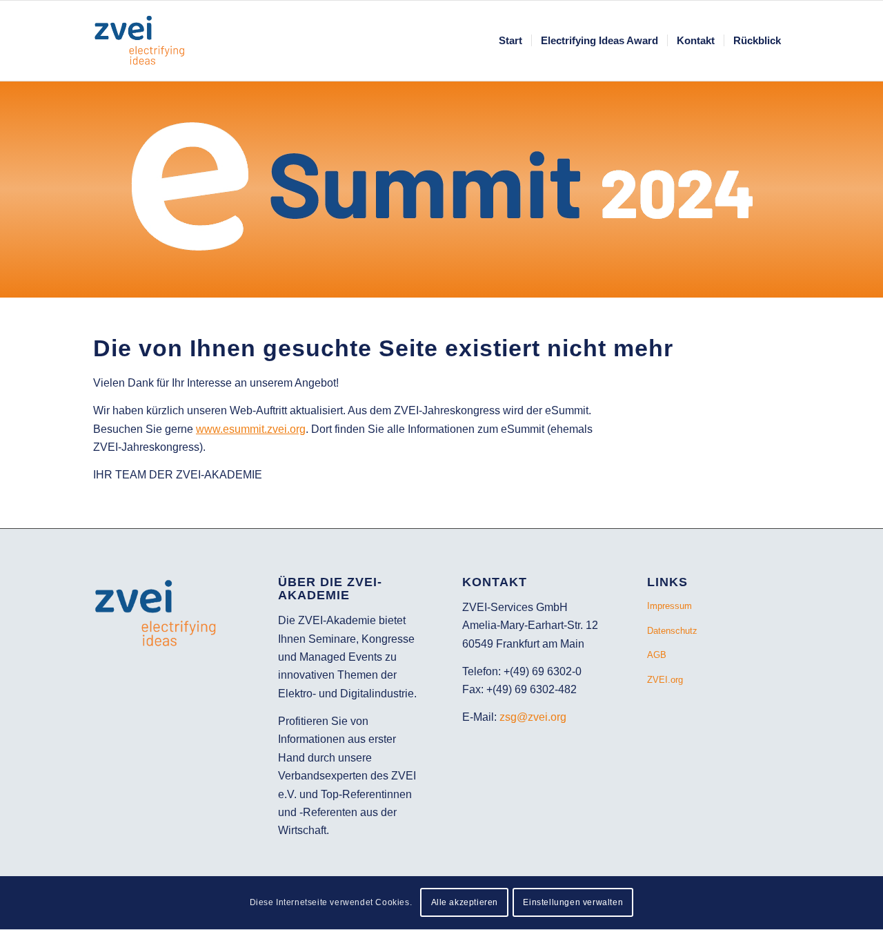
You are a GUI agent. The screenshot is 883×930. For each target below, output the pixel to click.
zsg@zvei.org (532, 717)
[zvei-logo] (146, 41)
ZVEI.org (665, 680)
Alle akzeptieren (465, 903)
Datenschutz (672, 631)
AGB (656, 655)
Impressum (669, 606)
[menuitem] (510, 41)
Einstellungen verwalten (573, 903)
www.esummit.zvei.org (251, 429)
